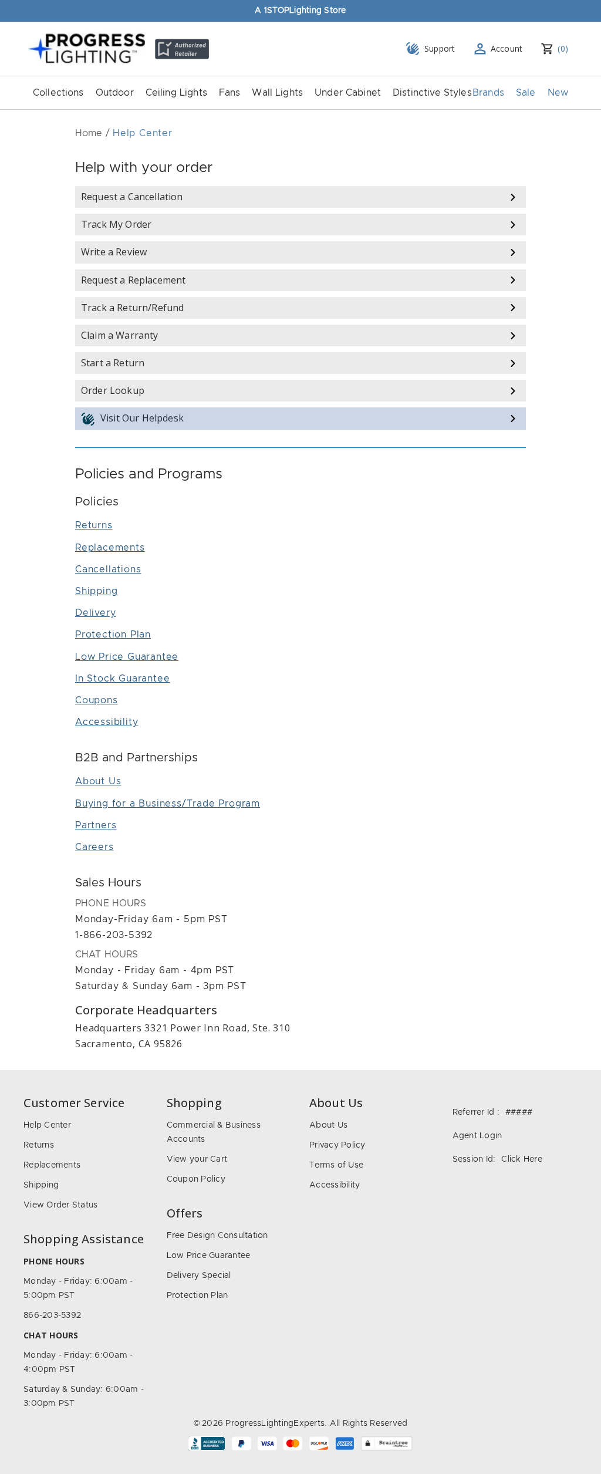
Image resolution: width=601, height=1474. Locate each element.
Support (439, 48)
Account (507, 48)
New (558, 92)
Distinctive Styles (432, 92)
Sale (526, 92)
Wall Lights (277, 92)
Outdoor (115, 92)
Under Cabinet (348, 92)
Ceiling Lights (176, 92)
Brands (488, 92)
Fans (230, 92)
